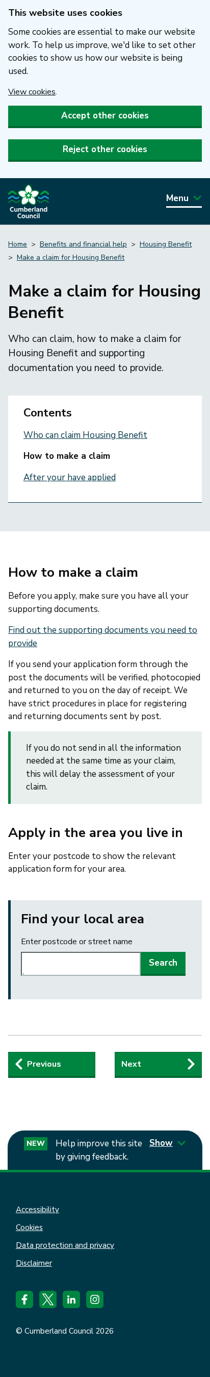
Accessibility (37, 1209)
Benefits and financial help (83, 244)
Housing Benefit (166, 244)
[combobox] (81, 964)
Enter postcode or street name (77, 941)
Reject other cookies (105, 149)
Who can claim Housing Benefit (85, 435)
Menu (177, 198)
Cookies (29, 1227)
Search (163, 963)
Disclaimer (34, 1263)
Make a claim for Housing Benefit (70, 257)
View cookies (32, 91)
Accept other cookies (105, 115)
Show (161, 1143)
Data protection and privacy (65, 1245)
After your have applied (69, 477)
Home (17, 244)
